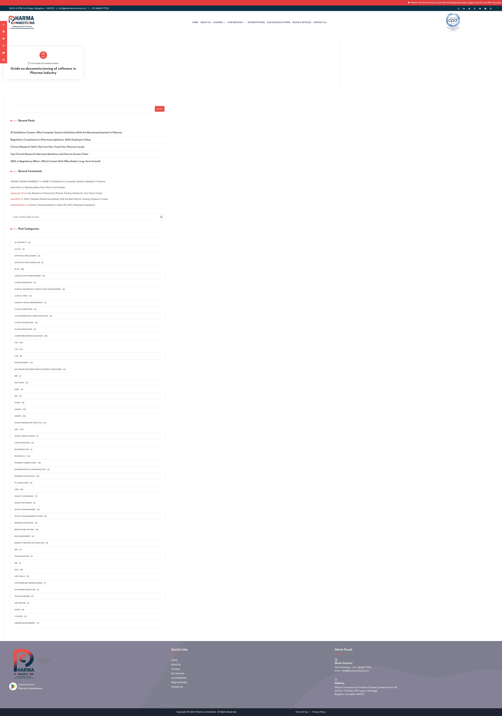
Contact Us (319, 22)
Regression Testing (24, 523)
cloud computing (23, 309)
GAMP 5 (18, 409)
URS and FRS (20, 603)
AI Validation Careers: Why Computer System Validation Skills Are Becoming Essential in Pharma (66, 132)
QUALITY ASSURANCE (24, 496)
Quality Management (25, 509)
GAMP (17, 403)
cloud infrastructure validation (31, 316)
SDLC (17, 570)
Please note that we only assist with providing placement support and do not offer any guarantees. (435, 2)
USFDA (17, 610)
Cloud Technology (24, 323)
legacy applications (25, 436)
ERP (16, 376)
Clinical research (23, 282)
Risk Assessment (22, 536)
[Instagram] (475, 7)
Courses (218, 22)
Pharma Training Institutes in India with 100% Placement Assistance (62, 205)
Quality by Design (23, 503)
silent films (15, 187)
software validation (25, 590)
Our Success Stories (278, 22)
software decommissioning (45, 63)
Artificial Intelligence (26, 256)
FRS (16, 396)
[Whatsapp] (459, 7)
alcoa (18, 249)
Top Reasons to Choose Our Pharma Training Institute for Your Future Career (64, 193)
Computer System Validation (29, 336)
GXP (16, 429)
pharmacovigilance (25, 476)
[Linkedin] (464, 7)
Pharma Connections (30, 688)
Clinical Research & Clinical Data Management (38, 289)
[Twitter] (485, 7)
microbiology (22, 449)
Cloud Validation (23, 329)
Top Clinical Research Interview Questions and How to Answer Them (49, 154)
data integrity (22, 363)
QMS (17, 489)
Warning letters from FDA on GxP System (45, 187)
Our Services (235, 22)
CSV (16, 349)
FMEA (17, 389)
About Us (206, 22)
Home (195, 22)
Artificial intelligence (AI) (27, 262)
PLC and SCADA (21, 483)
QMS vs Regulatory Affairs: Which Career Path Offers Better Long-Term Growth (55, 161)
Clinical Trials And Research (29, 302)
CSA (16, 343)
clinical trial (21, 296)
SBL (16, 563)
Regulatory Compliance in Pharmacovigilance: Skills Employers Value (50, 140)
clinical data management (28, 276)
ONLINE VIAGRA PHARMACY (24, 181)
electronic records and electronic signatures (38, 369)
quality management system (29, 516)
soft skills (20, 576)
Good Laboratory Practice (28, 423)
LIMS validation (22, 443)
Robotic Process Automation (29, 543)
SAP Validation (22, 556)
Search (159, 109)
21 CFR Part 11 (21, 242)
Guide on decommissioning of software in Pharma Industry (43, 71)
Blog (17, 269)
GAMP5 (18, 416)
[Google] (491, 7)
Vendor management (25, 623)
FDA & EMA (19, 383)
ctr (16, 356)
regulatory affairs (24, 529)
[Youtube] (480, 7)
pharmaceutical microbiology (30, 469)
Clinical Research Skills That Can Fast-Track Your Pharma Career (47, 147)
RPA (16, 550)
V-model (19, 616)
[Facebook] (469, 7)
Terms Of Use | (302, 712)
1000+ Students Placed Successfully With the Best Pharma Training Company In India (66, 199)
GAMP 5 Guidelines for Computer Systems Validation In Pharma (74, 181)
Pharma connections (25, 463)
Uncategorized (22, 596)
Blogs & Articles (302, 22)
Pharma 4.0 (20, 456)
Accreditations (256, 22)
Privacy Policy (319, 712)
